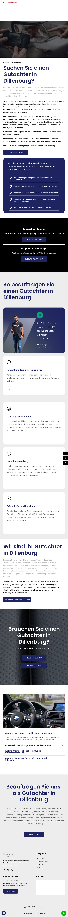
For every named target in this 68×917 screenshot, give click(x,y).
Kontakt (39, 867)
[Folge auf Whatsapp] (12, 870)
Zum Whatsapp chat (34, 259)
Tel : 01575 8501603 (34, 240)
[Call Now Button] (63, 913)
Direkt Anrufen (34, 834)
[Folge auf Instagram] (7, 870)
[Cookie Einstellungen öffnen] (4, 915)
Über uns (40, 864)
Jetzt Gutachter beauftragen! (17, 599)
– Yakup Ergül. (42, 344)
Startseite (40, 858)
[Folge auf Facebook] (4, 870)
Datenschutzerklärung (28, 914)
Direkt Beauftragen (16, 152)
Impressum (41, 914)
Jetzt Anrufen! (11, 891)
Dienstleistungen (42, 861)
